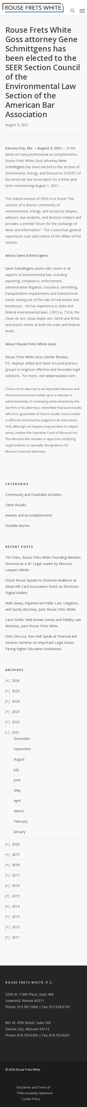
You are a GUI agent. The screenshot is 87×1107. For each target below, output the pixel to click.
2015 (16, 896)
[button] (82, 10)
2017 (16, 875)
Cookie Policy (31, 1099)
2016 (16, 885)
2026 (16, 680)
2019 (16, 854)
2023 (16, 711)
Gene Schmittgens (19, 268)
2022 (16, 722)
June (17, 780)
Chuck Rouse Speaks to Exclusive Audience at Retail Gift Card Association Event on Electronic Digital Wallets (42, 586)
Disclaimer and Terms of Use (33, 1088)
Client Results (15, 505)
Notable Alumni (17, 525)
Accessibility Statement (37, 1093)
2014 (16, 906)
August (19, 759)
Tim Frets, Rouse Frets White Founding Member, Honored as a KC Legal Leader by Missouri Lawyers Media (43, 563)
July (16, 769)
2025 (16, 691)
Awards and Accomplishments (28, 515)
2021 (15, 732)
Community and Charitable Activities (33, 494)
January (19, 831)
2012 (16, 927)
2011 (16, 937)
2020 (16, 844)
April (17, 800)
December (22, 738)
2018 (16, 865)
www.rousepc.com (60, 375)
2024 (16, 701)
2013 (16, 916)
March (19, 811)
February (21, 821)
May (17, 790)
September (22, 749)
